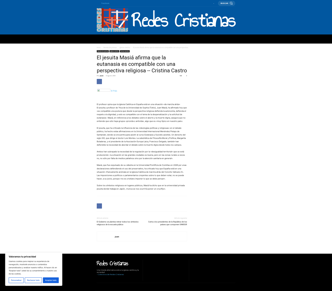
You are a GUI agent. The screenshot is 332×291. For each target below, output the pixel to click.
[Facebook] (98, 3)
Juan (101, 76)
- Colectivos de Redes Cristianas (110, 274)
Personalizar (16, 280)
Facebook (105, 3)
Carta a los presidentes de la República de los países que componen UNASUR (167, 223)
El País (114, 91)
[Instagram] (101, 279)
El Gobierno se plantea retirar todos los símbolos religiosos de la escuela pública (118, 223)
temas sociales (125, 51)
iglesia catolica (124, 47)
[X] (109, 279)
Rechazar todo (33, 280)
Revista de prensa (110, 47)
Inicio (99, 47)
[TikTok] (105, 279)
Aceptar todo (50, 280)
